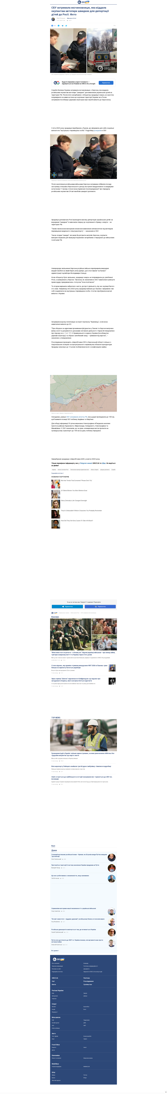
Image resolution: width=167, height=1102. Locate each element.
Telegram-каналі (86, 463)
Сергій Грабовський (57, 932)
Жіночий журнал (56, 1080)
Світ (53, 981)
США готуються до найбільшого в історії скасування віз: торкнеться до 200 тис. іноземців (81, 778)
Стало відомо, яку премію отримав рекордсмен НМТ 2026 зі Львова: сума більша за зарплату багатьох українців (79, 667)
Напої (85, 1047)
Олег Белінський (56, 859)
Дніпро (85, 996)
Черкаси (54, 998)
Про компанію (55, 963)
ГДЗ (53, 1020)
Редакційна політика (57, 473)
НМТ (85, 1025)
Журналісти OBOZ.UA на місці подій (93, 971)
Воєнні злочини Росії (63, 469)
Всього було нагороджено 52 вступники (63, 670)
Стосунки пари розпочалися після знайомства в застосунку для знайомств (73, 683)
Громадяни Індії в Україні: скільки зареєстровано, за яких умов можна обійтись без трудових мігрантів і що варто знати (82, 754)
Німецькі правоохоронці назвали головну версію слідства (68, 769)
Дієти (53, 1050)
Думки (54, 850)
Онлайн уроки (55, 1022)
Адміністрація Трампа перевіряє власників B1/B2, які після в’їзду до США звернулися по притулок (79, 781)
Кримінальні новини (64, 612)
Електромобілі (87, 1036)
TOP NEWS (55, 718)
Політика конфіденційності (91, 966)
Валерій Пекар (55, 868)
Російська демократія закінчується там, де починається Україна (73, 929)
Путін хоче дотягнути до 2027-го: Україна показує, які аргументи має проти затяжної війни (77, 941)
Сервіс (85, 1039)
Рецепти (54, 1047)
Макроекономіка (88, 1058)
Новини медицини (56, 1066)
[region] (83, 114)
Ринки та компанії (56, 1058)
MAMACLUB (87, 1066)
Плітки (85, 1075)
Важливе (55, 617)
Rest (53, 846)
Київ (53, 993)
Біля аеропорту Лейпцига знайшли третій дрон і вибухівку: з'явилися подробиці (81, 766)
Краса (53, 1077)
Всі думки (54, 950)
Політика (87, 978)
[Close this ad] (166, 1092)
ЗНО (53, 1025)
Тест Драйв (55, 1036)
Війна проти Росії (71, 18)
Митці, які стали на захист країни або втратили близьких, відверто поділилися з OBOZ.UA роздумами (80, 657)
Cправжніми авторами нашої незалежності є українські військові (73, 908)
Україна (54, 469)
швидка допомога (104, 469)
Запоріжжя (55, 996)
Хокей (53, 1009)
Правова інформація (57, 966)
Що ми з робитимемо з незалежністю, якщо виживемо (70, 875)
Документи (86, 969)
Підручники (87, 1020)
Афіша (53, 1075)
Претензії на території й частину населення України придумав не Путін (75, 865)
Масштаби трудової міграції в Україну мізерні (64, 758)
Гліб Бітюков (55, 878)
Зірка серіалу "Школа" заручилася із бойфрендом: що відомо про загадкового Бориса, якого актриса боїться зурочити (75, 680)
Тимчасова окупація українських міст (79, 469)
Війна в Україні (94, 469)
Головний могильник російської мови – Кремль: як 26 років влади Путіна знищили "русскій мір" (79, 855)
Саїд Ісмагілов (55, 911)
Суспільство (88, 984)
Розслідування (89, 981)
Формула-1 (55, 1012)
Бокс (85, 1009)
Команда (86, 963)
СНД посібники (56, 1028)
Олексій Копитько (56, 944)
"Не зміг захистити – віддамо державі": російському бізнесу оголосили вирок (77, 919)
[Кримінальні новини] (54, 613)
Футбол (54, 1006)
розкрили (98, 130)
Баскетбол (86, 1006)
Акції (53, 1039)
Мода (85, 1077)
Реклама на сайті (56, 969)
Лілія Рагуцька (61, 18)
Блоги (54, 984)
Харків (85, 993)
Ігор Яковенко (55, 921)
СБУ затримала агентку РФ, (77, 417)
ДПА (85, 1022)
